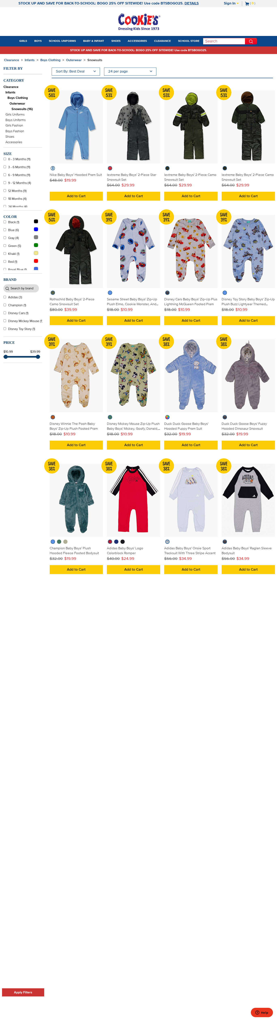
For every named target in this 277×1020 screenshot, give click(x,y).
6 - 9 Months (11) (19, 175)
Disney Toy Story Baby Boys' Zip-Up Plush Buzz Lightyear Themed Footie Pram (248, 304)
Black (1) (13, 222)
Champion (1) (17, 305)
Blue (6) (13, 230)
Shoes (9, 136)
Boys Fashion (14, 131)
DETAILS (192, 3)
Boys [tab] (38, 41)
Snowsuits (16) (22, 109)
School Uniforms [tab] (62, 41)
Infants (30, 60)
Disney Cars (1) (18, 313)
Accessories (13, 142)
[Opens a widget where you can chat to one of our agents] (262, 1013)
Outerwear (74, 60)
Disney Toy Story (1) (21, 329)
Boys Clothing (50, 60)
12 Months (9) (17, 191)
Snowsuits (94, 60)
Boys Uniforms (15, 120)
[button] (30, 41)
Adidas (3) (15, 297)
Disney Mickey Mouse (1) (25, 321)
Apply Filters (23, 992)
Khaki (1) (13, 253)
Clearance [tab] (162, 41)
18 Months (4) (17, 198)
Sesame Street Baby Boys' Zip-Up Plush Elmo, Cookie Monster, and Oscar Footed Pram (132, 304)
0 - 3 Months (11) (19, 159)
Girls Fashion (14, 125)
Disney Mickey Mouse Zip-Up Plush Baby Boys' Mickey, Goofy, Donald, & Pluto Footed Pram (133, 428)
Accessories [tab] (137, 41)
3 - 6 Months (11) (19, 167)
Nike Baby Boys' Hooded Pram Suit (76, 175)
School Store (188, 41)
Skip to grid (265, 59)
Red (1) (12, 261)
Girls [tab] (23, 41)
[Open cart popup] (257, 3)
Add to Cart (76, 196)
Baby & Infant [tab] (93, 41)
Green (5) (14, 246)
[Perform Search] (251, 41)
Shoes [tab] (115, 41)
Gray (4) (13, 238)
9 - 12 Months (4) (19, 183)
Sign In (230, 3)
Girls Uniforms (15, 114)
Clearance (11, 60)
